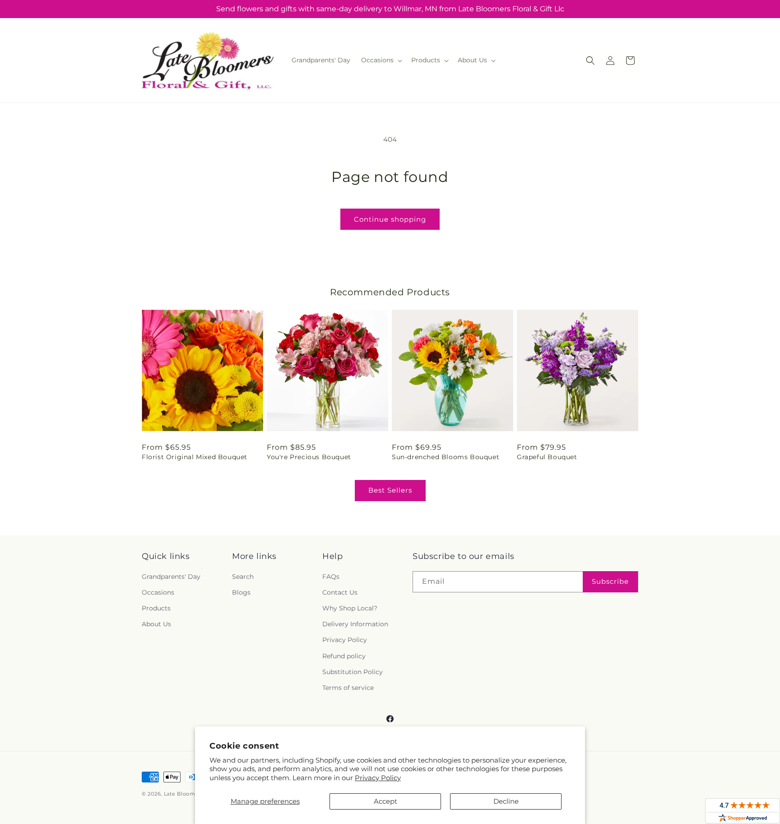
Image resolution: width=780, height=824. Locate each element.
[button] (381, 60)
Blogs (241, 592)
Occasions (158, 592)
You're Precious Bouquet (309, 457)
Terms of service (348, 688)
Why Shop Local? (349, 608)
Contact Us (340, 592)
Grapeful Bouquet (547, 457)
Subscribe (610, 581)
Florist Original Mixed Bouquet (194, 457)
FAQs (330, 577)
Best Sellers (390, 490)
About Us (156, 624)
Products (156, 608)
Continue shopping (390, 219)
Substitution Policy (352, 672)
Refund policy (344, 656)
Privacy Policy (378, 777)
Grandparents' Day (171, 577)
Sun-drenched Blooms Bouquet (445, 457)
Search (243, 577)
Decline (506, 801)
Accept (385, 801)
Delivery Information (355, 624)
